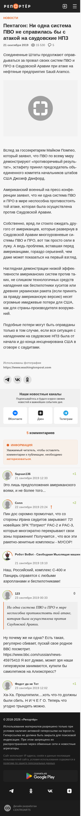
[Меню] (75, 6)
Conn (19, 503)
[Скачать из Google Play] (40, 776)
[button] (65, 6)
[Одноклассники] (31, 791)
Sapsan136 (23, 474)
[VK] (50, 791)
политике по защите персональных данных (29, 763)
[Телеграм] (11, 791)
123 (17, 593)
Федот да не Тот (27, 683)
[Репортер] (17, 6)
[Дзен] (69, 791)
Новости (10, 18)
